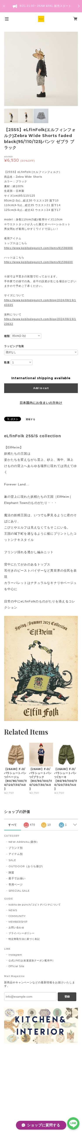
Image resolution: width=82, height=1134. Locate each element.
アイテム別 (16, 854)
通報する (30, 419)
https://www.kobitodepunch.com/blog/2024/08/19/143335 (40, 303)
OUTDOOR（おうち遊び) (26, 866)
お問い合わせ (16, 927)
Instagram (15, 954)
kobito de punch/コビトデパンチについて (35, 904)
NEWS (13, 910)
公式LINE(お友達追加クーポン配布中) (31, 960)
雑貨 (11, 872)
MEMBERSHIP (18, 921)
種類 (7, 336)
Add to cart (41, 388)
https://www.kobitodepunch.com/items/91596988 (38, 248)
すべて (12, 824)
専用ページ (16, 884)
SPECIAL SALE (19, 890)
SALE (12, 860)
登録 (67, 996)
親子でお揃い (17, 878)
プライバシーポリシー (22, 933)
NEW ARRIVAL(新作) (23, 841)
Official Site (16, 966)
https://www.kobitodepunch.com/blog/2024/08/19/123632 (40, 322)
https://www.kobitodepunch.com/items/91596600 (38, 262)
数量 (7, 362)
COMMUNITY (17, 916)
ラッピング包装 (14, 346)
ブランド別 (16, 847)
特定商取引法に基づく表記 (24, 938)
